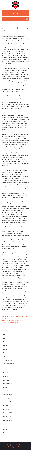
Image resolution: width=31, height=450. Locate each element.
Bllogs (5, 338)
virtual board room (8, 364)
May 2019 (6, 373)
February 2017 (7, 420)
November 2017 (8, 409)
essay (5, 349)
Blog (4, 342)
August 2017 (7, 416)
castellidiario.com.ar (22, 227)
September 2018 (8, 398)
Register (5, 429)
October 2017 (7, 413)
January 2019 (7, 387)
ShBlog (5, 356)
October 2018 (7, 394)
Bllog (4, 334)
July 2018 (6, 405)
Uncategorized (7, 360)
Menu (4, 19)
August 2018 (7, 402)
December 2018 (8, 391)
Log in (5, 433)
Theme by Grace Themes (15, 447)
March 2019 (6, 380)
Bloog (5, 345)
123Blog (5, 331)
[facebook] (13, 13)
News (5, 353)
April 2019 (6, 376)
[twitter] (17, 13)
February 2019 (7, 384)
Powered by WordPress (18, 445)
